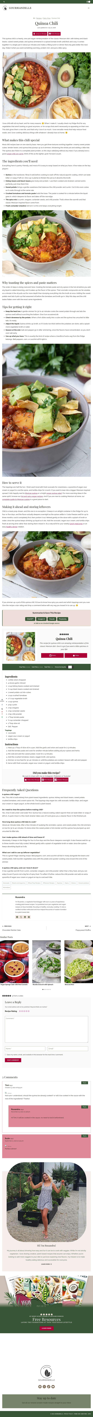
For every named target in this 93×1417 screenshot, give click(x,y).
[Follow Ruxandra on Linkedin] (25, 917)
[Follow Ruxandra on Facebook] (17, 917)
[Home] (34, 18)
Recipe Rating (11, 1011)
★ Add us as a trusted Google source (46, 623)
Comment (10, 1018)
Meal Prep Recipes (34, 883)
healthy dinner (11, 527)
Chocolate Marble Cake (11, 928)
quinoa (59, 883)
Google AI (41, 619)
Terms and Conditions (80, 1414)
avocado (6, 883)
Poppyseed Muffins (83, 928)
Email (51, 1049)
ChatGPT (30, 619)
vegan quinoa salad (54, 493)
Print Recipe (55, 34)
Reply (85, 1083)
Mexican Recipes (48, 883)
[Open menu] (88, 8)
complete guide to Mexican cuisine (16, 499)
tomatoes (6, 887)
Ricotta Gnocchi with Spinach (43, 984)
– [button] (67, 667)
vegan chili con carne (15, 154)
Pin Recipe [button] (48, 780)
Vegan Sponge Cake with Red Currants (14, 984)
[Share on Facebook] (2, 705)
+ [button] (72, 667)
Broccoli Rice (69, 984)
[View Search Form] (4, 1)
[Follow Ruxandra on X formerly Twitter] (21, 917)
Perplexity (62, 619)
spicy (67, 883)
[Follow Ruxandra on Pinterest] (29, 917)
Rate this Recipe (33, 780)
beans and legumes (18, 883)
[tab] (42, 989)
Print (53, 655)
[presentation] (14, 961)
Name (9, 1049)
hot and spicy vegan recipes (32, 496)
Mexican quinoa (31, 493)
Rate (77, 655)
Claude (52, 619)
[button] (60, 634)
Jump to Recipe (41, 34)
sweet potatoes (83, 883)
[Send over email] (2, 717)
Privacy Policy (68, 1414)
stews (73, 883)
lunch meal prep (76, 524)
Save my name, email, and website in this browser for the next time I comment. (35, 1055)
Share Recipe (62, 780)
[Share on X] (2, 709)
